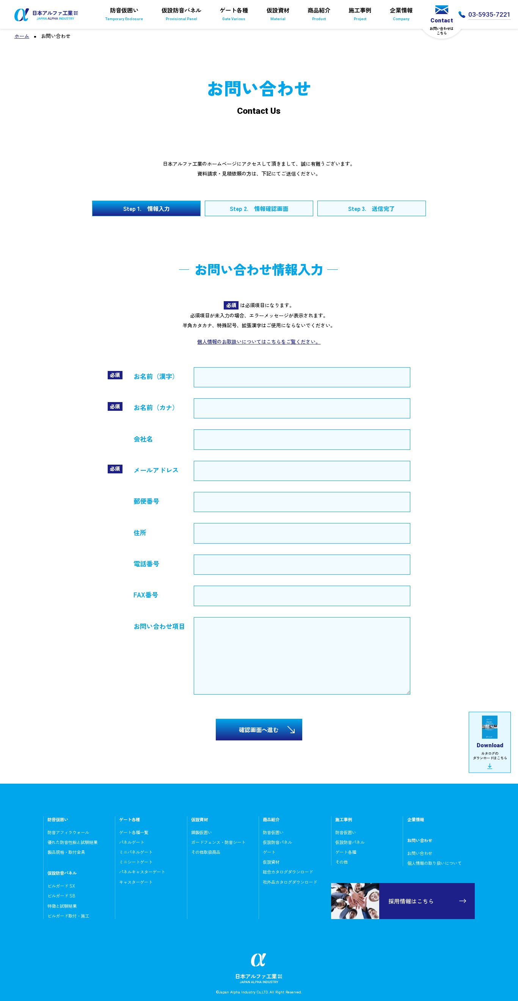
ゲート (269, 852)
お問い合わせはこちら (442, 26)
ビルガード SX (61, 886)
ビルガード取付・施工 (68, 916)
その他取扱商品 (205, 852)
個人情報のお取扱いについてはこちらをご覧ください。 (258, 341)
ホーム (21, 35)
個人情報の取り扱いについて (434, 863)
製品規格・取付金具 (66, 852)
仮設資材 (278, 13)
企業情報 (401, 13)
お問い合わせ (419, 853)
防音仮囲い (124, 13)
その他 (341, 862)
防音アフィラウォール (68, 832)
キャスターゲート (135, 882)
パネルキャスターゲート (142, 872)
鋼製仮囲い (201, 832)
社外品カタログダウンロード (290, 882)
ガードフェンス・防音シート (218, 842)
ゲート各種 (234, 13)
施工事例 (359, 13)
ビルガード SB (61, 896)
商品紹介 (319, 13)
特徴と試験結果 (62, 906)
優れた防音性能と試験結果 (72, 842)
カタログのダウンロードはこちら (490, 751)
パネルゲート (131, 842)
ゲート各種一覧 (133, 832)
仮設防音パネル (181, 13)
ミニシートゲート (135, 862)
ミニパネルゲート (135, 852)
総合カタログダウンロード (288, 872)
